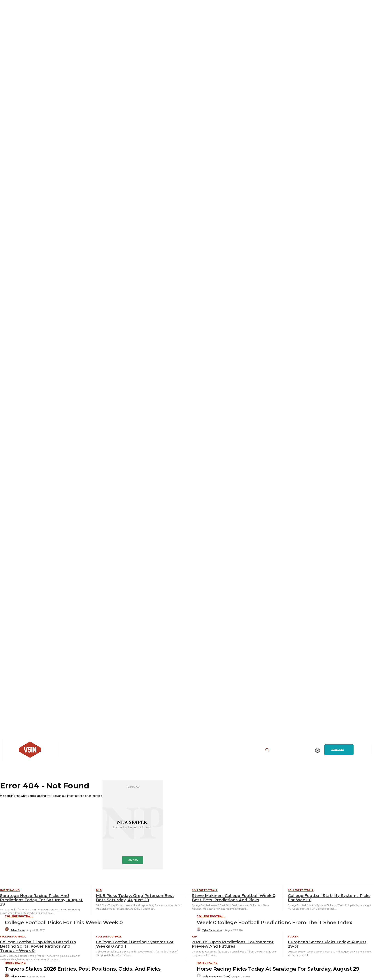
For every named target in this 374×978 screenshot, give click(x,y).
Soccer (293, 936)
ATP (194, 936)
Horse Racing (15, 962)
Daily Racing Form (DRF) (216, 976)
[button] (267, 749)
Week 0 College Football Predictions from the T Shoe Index (274, 922)
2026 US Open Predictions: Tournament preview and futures (233, 944)
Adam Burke (18, 930)
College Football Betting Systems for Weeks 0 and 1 (135, 944)
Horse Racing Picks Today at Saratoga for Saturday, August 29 (278, 969)
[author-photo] (7, 930)
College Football (19, 916)
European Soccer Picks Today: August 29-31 (327, 944)
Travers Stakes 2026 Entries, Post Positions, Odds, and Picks (83, 969)
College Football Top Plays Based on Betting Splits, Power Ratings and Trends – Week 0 (38, 946)
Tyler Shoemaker (212, 930)
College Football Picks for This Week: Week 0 (64, 922)
